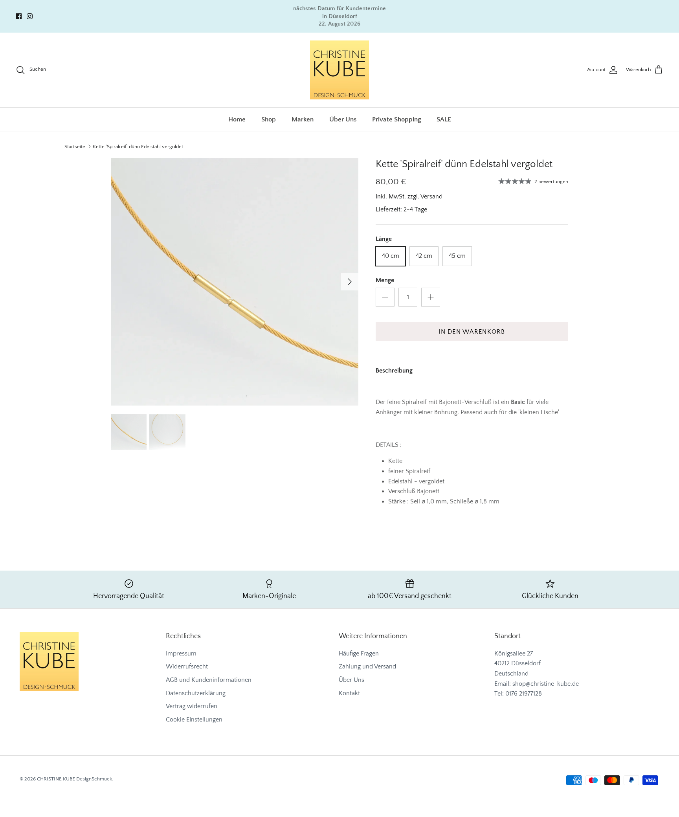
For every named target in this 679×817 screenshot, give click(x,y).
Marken (303, 119)
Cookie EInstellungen (194, 719)
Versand (431, 196)
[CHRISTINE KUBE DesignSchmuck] (339, 69)
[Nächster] (349, 281)
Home (237, 119)
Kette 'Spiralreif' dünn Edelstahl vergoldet (138, 146)
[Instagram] (30, 16)
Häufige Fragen (359, 653)
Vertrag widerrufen (191, 706)
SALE (444, 119)
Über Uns (342, 119)
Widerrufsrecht (187, 666)
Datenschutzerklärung (196, 693)
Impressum (181, 653)
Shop (268, 119)
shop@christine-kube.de (545, 683)
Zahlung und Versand (367, 666)
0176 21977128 (523, 693)
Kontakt (349, 693)
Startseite (74, 146)
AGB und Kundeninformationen (208, 679)
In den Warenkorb (472, 331)
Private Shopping (396, 119)
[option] (234, 282)
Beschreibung (394, 370)
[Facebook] (19, 16)
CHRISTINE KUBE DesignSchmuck (74, 779)
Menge (385, 280)
